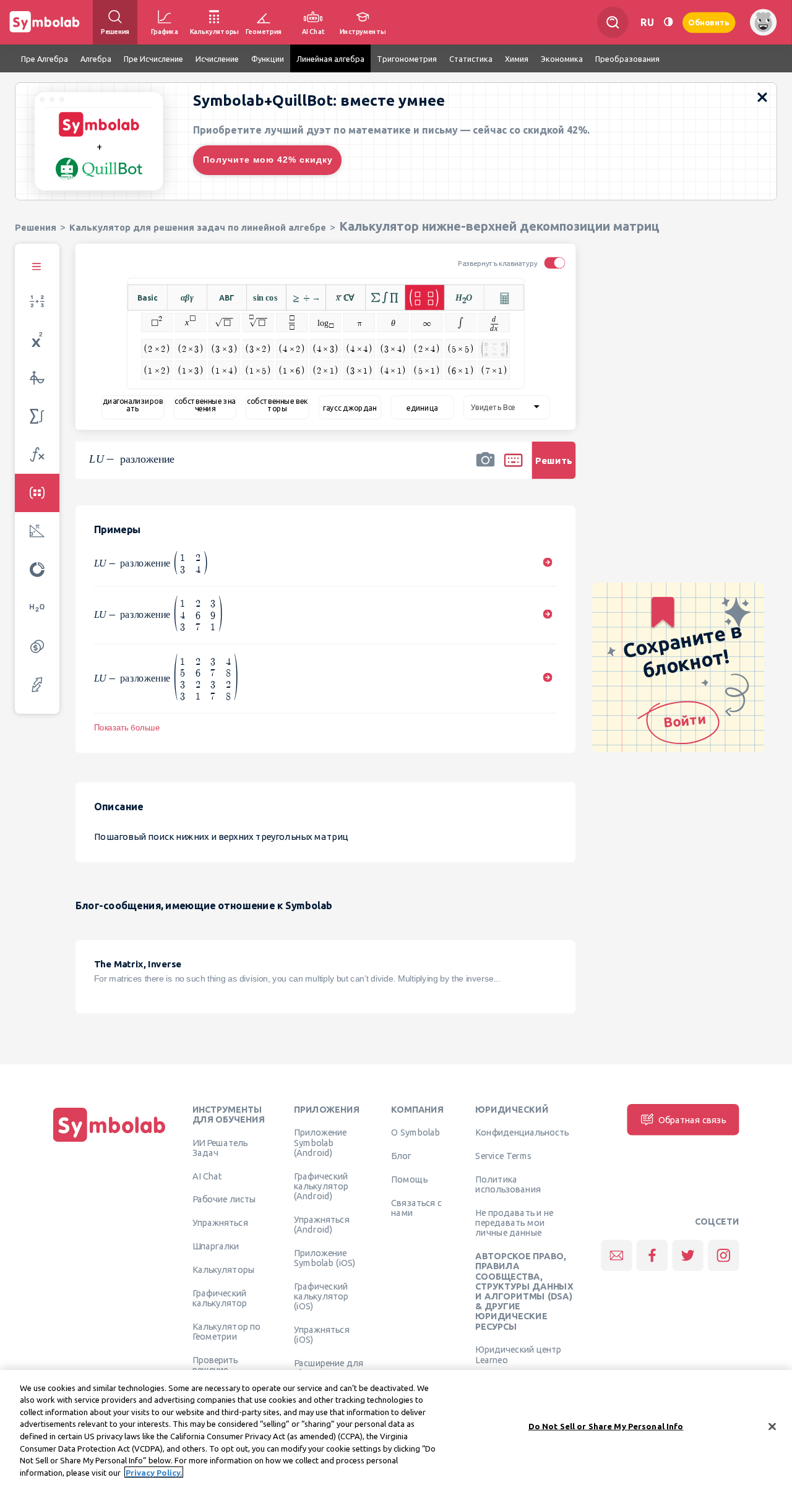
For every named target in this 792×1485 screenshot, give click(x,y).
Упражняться (220, 1223)
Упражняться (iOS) (322, 1335)
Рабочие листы (224, 1199)
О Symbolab (415, 1132)
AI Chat (207, 1176)
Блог (401, 1156)
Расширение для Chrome (328, 1368)
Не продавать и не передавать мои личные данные (514, 1223)
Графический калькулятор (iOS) (321, 1296)
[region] (396, 1427)
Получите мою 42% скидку (268, 160)
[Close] (772, 1426)
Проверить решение (215, 1364)
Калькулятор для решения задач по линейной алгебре (197, 227)
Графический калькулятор (219, 1297)
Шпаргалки (215, 1246)
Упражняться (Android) (322, 1224)
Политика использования (507, 1184)
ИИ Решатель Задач (220, 1147)
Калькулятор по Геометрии (226, 1331)
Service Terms (503, 1156)
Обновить (709, 22)
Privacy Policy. (154, 1472)
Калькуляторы (223, 1269)
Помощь (409, 1179)
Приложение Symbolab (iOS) (325, 1257)
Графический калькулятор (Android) (321, 1186)
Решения (35, 227)
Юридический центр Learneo (518, 1354)
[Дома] (109, 1142)
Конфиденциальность (522, 1132)
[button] (485, 468)
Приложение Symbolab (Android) (320, 1143)
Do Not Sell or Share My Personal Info (606, 1426)
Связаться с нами (416, 1207)
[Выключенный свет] (668, 22)
